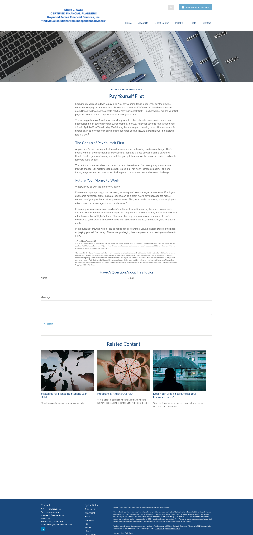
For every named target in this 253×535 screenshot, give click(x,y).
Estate (87, 516)
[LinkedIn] (171, 7)
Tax (86, 523)
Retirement (89, 509)
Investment (89, 512)
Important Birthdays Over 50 (115, 393)
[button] (128, 23)
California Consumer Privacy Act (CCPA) (187, 526)
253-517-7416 (54, 509)
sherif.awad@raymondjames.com (56, 524)
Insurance (89, 520)
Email (131, 277)
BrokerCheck (164, 507)
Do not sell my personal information (167, 528)
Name (44, 277)
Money (87, 527)
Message (45, 297)
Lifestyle (88, 531)
